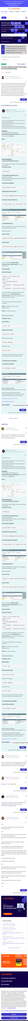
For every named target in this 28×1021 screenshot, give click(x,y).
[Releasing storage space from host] (26, 418)
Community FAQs (6, 981)
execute (18, 434)
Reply (23, 99)
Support (23, 11)
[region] (14, 1004)
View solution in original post (8, 401)
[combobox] (14, 37)
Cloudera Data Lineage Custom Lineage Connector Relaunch (12, 933)
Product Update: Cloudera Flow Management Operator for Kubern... (13, 938)
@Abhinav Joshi (6, 117)
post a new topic (19, 50)
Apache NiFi (8, 72)
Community (4, 11)
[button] (26, 81)
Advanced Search (5, 41)
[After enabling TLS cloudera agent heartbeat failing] (1, 418)
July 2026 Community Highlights (9, 924)
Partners (17, 11)
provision (10, 436)
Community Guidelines (8, 978)
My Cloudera (5, 984)
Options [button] (4, 59)
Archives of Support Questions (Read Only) (11, 57)
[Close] (26, 989)
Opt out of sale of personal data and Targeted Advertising (14, 1010)
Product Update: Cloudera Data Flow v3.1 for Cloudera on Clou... (13, 944)
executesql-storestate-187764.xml (9, 398)
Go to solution (21, 64)
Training (11, 11)
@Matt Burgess (7, 802)
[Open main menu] (26, 18)
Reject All (14, 1014)
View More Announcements (14, 947)
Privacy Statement (12, 1007)
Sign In (4, 17)
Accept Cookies (14, 1018)
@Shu (4, 762)
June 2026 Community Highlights (9, 928)
